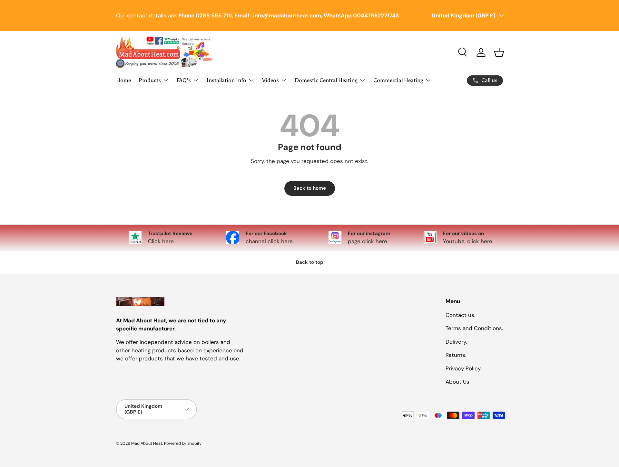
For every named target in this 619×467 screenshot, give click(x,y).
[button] (499, 52)
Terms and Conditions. (474, 328)
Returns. (456, 354)
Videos (270, 80)
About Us (457, 381)
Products (150, 80)
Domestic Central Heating (326, 80)
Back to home (309, 188)
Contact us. (460, 314)
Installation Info (226, 80)
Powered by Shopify (182, 443)
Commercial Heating (398, 80)
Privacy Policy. (463, 368)
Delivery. (456, 341)
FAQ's (184, 80)
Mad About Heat (146, 443)
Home (123, 80)
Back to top (309, 262)
